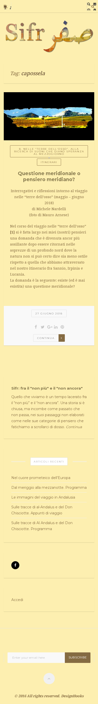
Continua (45, 338)
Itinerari (49, 162)
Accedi (17, 600)
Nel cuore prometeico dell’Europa (40, 478)
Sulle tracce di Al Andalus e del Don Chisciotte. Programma (42, 526)
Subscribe (78, 657)
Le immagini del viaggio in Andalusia (43, 497)
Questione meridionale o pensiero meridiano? (49, 177)
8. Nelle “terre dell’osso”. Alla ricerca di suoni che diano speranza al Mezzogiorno (49, 151)
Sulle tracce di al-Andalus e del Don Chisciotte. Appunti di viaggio (41, 510)
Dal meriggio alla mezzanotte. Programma (49, 487)
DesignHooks (72, 696)
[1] (12, 232)
